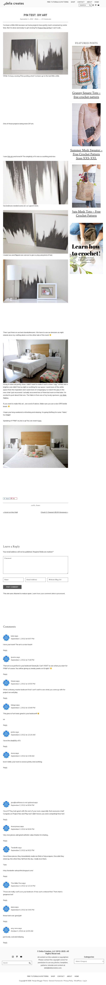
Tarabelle (14, 848)
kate (12, 636)
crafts (33, 505)
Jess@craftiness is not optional (22, 802)
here (39, 421)
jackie (13, 732)
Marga (13, 705)
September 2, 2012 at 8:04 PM (22, 805)
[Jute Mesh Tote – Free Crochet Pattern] (86, 186)
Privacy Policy (68, 981)
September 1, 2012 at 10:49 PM (23, 708)
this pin (10, 156)
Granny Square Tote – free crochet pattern (86, 95)
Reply (5, 650)
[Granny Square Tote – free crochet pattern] (86, 67)
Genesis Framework (56, 981)
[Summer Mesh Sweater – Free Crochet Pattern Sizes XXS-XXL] (86, 124)
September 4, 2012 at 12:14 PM (23, 886)
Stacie (13, 681)
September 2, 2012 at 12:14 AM (23, 735)
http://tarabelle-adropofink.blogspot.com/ (18, 870)
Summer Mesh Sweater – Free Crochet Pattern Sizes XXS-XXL (86, 154)
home (38, 505)
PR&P (8, 415)
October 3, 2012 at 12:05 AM (22, 931)
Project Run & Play (45, 28)
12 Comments (46, 19)
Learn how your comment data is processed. (48, 593)
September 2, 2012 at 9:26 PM (22, 829)
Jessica (13, 657)
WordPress (78, 981)
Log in (85, 981)
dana (13, 907)
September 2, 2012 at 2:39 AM (22, 756)
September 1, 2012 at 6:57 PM (22, 639)
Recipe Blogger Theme (40, 981)
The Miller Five (16, 883)
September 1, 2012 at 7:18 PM (22, 660)
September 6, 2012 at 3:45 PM (22, 910)
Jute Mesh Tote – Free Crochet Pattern (86, 213)
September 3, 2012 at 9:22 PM (22, 850)
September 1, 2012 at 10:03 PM (23, 684)
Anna (13, 753)
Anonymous (15, 826)
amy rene (14, 928)
